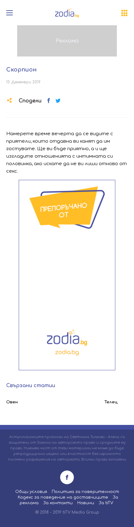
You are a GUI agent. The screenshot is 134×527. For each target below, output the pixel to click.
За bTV (106, 503)
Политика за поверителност (85, 492)
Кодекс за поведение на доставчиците (63, 497)
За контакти (58, 503)
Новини (85, 503)
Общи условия (31, 492)
